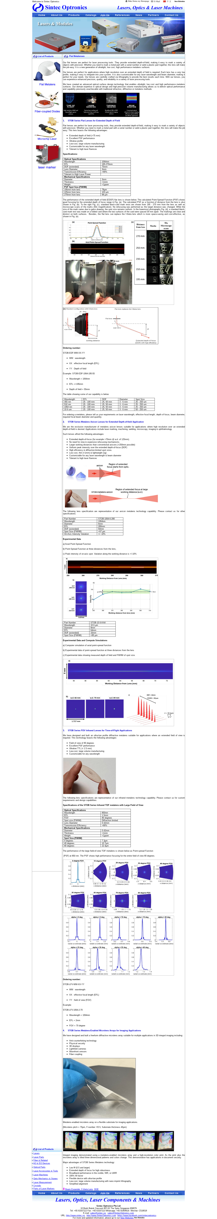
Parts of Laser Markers (43, 1188)
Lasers (36, 1153)
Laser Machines (40, 1175)
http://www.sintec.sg (75, 1215)
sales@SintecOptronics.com (121, 1213)
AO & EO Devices (41, 1163)
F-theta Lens (87, 1189)
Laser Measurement (42, 1182)
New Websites (127, 1218)
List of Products (46, 1149)
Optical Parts (39, 1167)
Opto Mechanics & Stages (45, 1178)
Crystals (37, 1185)
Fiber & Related (40, 1160)
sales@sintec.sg (98, 1213)
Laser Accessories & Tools (45, 1171)
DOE (96, 1189)
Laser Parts (38, 1157)
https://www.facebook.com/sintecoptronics (136, 1215)
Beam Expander (73, 1189)
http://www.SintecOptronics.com (101, 1215)
